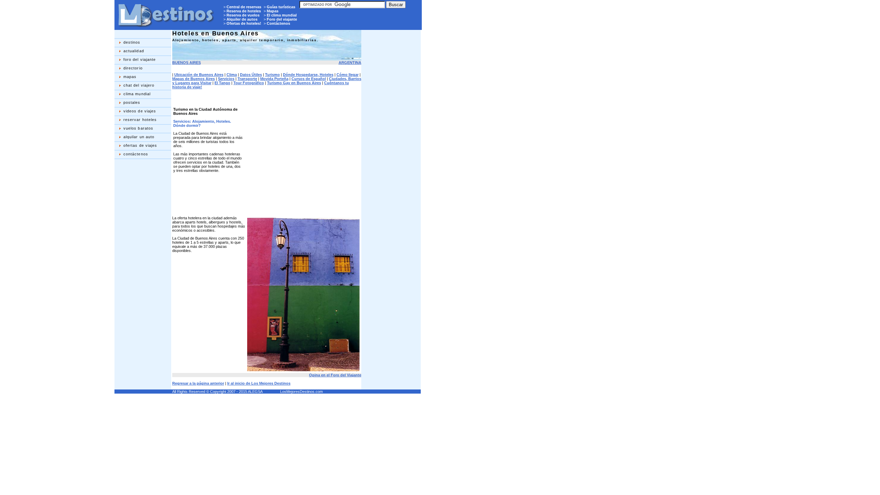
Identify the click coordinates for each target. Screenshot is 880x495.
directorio (133, 68)
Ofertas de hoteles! (244, 23)
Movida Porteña (274, 79)
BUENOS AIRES (186, 62)
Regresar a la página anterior (198, 383)
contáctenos (135, 154)
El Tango (222, 83)
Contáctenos (278, 23)
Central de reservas (244, 7)
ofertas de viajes (140, 145)
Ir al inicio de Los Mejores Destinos (258, 383)
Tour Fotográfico (248, 83)
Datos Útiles (251, 75)
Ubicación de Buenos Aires (198, 75)
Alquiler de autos (242, 19)
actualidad (133, 51)
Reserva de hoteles (244, 11)
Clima (232, 75)
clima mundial (137, 94)
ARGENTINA (350, 62)
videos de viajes (139, 111)
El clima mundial (282, 15)
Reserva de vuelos (243, 15)
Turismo (272, 75)
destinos (132, 42)
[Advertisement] (141, 270)
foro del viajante (139, 59)
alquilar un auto (139, 137)
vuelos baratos (138, 128)
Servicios (226, 79)
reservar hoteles (140, 120)
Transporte (247, 79)
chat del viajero (139, 85)
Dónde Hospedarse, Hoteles (308, 75)
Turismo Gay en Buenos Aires (294, 83)
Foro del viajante (282, 19)
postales (132, 102)
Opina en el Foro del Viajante (335, 375)
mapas (130, 77)
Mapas (272, 11)
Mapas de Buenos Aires (193, 79)
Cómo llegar (348, 75)
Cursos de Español (309, 79)
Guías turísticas (281, 7)
